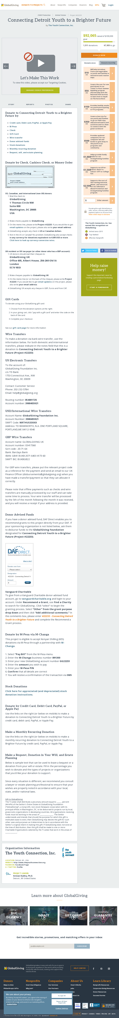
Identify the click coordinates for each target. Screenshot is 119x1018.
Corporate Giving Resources (104, 988)
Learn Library (102, 981)
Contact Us (75, 995)
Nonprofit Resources (101, 985)
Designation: (12, 573)
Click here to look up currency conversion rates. (32, 240)
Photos (49, 104)
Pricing (104, 1014)
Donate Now (99, 55)
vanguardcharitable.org (36, 598)
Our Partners (53, 988)
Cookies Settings (62, 1008)
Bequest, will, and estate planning (26, 152)
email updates (16, 227)
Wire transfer (16, 137)
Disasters (83, 5)
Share (68, 104)
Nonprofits (62, 5)
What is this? (27, 561)
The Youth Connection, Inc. (60, 25)
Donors (8, 981)
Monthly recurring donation (23, 148)
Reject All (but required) (61, 1002)
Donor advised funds (19, 141)
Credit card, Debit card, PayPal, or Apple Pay (31, 123)
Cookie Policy (12, 1004)
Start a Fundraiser (99, 287)
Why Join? (29, 988)
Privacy (85, 1014)
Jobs (72, 988)
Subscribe (82, 946)
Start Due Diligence (33, 985)
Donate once (90, 63)
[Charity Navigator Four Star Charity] (78, 1006)
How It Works (76, 985)
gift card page (19, 328)
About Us (77, 981)
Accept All (62, 996)
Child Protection (44, 15)
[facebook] (93, 968)
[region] (38, 1002)
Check (12, 130)
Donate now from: (14, 566)
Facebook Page (22, 865)
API (109, 1014)
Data (113, 1014)
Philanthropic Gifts (11, 988)
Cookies (92, 1014)
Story (11, 104)
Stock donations (17, 145)
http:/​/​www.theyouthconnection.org (29, 862)
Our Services (53, 985)
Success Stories (99, 995)
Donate (32, 5)
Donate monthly (108, 63)
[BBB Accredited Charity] (95, 1005)
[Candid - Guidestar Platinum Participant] (86, 1006)
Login (111, 5)
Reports (30, 104)
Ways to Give (8, 985)
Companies (72, 5)
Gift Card (14, 134)
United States (60, 15)
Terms (98, 1014)
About (52, 5)
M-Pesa (13, 126)
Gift (97, 5)
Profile (20, 867)
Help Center (80, 968)
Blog (91, 5)
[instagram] (101, 968)
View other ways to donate (99, 214)
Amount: (11, 580)
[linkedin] (109, 968)
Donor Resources (99, 992)
